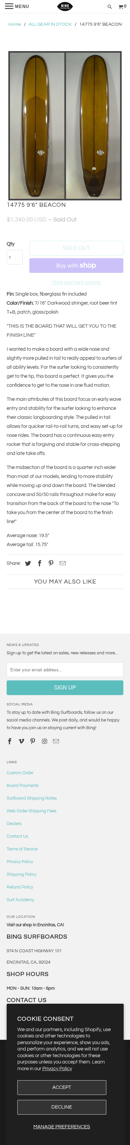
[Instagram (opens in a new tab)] (45, 742)
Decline (61, 1107)
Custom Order (20, 773)
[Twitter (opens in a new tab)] (27, 563)
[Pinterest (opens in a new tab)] (50, 563)
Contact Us (17, 836)
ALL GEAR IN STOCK (50, 24)
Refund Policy (20, 887)
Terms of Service (22, 849)
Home (14, 24)
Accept (61, 1087)
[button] (65, 125)
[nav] (17, 6)
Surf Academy (20, 899)
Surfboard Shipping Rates (32, 798)
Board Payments (23, 785)
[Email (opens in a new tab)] (56, 742)
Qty (10, 244)
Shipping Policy (21, 874)
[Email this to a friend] (61, 563)
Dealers (14, 823)
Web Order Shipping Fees (31, 811)
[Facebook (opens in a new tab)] (38, 563)
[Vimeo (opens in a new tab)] (22, 742)
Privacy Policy (57, 1068)
